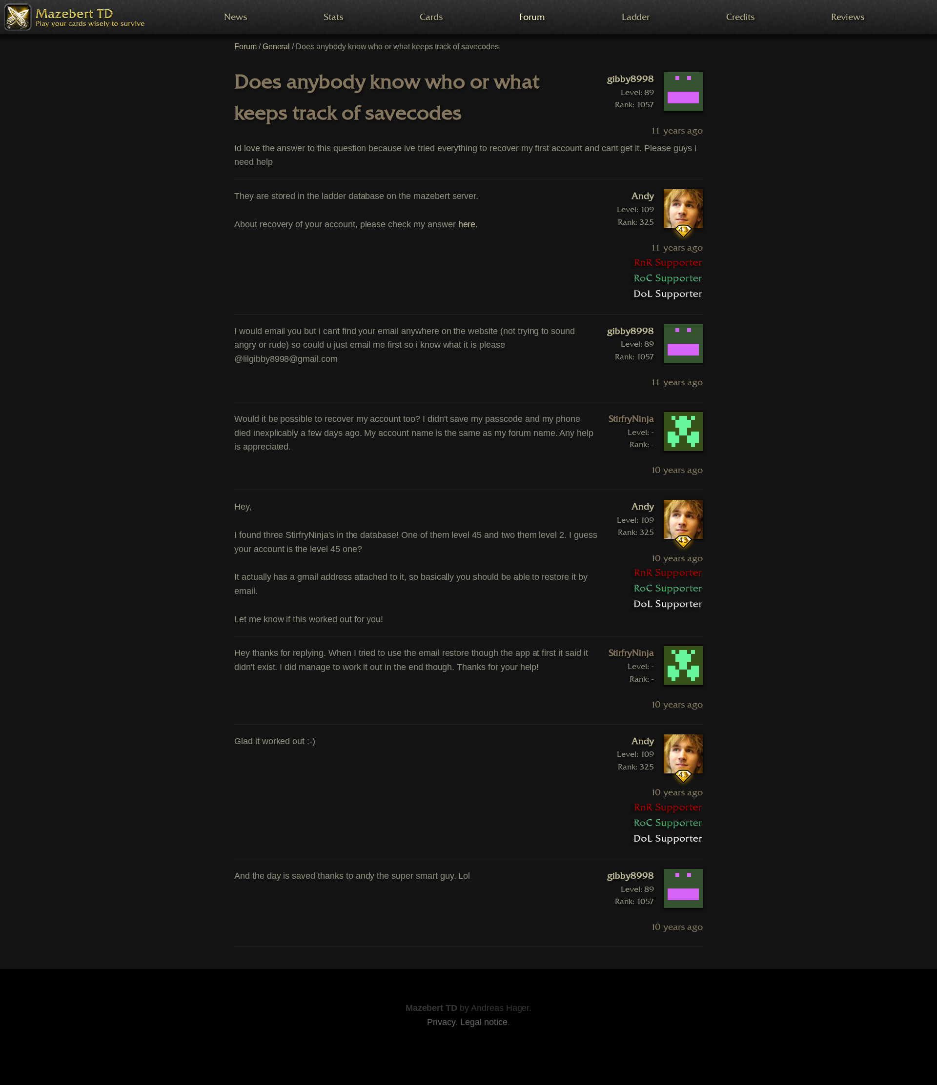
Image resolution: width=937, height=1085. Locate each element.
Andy (642, 196)
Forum (245, 46)
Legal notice (483, 1022)
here (467, 224)
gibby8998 (630, 79)
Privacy (441, 1022)
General (276, 46)
